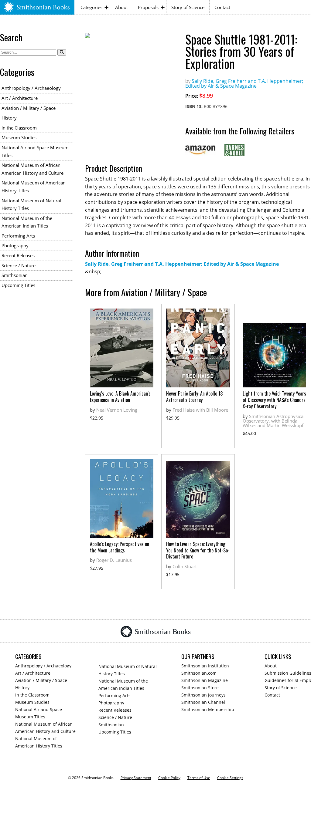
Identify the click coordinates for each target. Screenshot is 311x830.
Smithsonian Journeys (203, 695)
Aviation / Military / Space (29, 108)
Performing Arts (18, 236)
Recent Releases (18, 255)
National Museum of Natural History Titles (31, 204)
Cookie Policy (169, 777)
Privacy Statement (136, 777)
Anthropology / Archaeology (31, 88)
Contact (222, 7)
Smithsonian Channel (203, 702)
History (9, 118)
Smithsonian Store (200, 687)
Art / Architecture (20, 98)
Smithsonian (15, 275)
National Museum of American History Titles (34, 187)
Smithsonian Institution (205, 666)
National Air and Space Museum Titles (35, 151)
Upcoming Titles (18, 285)
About (121, 7)
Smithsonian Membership (207, 709)
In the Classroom (19, 128)
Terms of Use (198, 777)
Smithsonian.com (199, 673)
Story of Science (187, 7)
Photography (15, 245)
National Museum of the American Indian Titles (27, 222)
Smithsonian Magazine (204, 680)
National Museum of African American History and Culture (32, 169)
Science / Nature (19, 265)
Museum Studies (19, 137)
